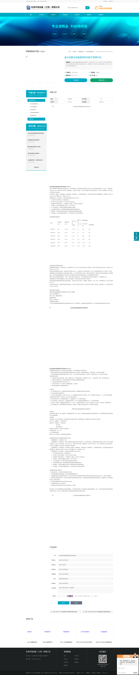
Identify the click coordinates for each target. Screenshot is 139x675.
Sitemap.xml (105, 672)
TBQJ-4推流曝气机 (30, 642)
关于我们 (41, 14)
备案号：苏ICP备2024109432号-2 (67, 672)
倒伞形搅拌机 (33, 109)
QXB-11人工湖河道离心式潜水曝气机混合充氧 (66, 611)
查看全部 (31, 119)
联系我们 (111, 1)
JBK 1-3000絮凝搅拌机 (49, 642)
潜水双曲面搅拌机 (90, 51)
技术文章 (77, 14)
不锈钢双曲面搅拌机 (34, 112)
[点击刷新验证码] (69, 596)
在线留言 (105, 1)
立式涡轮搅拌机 (33, 106)
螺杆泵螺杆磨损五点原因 (34, 146)
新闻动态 (65, 14)
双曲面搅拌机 (81, 51)
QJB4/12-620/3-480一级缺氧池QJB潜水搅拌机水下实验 (100, 611)
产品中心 (53, 14)
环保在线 (99, 672)
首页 (31, 14)
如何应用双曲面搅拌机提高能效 (36, 133)
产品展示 (74, 51)
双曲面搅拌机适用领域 (33, 140)
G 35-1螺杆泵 (105, 642)
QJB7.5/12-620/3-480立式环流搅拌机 (68, 642)
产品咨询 (76, 80)
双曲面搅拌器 (33, 115)
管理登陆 (88, 672)
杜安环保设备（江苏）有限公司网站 (38, 1)
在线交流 (101, 80)
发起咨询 (135, 672)
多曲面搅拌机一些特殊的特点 (35, 160)
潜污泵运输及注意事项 (33, 153)
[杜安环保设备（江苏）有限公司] (43, 4)
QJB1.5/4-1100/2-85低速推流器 (87, 642)
